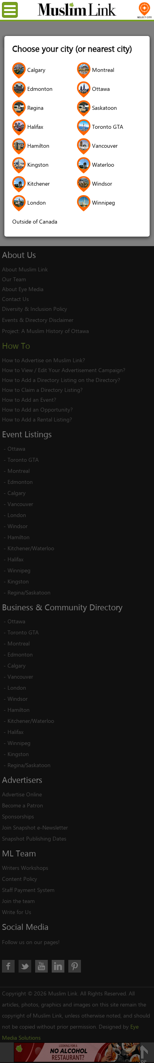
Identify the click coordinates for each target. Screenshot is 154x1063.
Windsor (101, 183)
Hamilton (37, 145)
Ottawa (100, 89)
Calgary (35, 70)
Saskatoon (103, 107)
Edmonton (39, 89)
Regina (34, 107)
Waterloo (102, 164)
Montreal (102, 70)
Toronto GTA (106, 126)
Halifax (34, 126)
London (36, 202)
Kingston (37, 164)
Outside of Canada (34, 221)
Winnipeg (102, 202)
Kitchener (38, 183)
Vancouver (104, 145)
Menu (16, 10)
